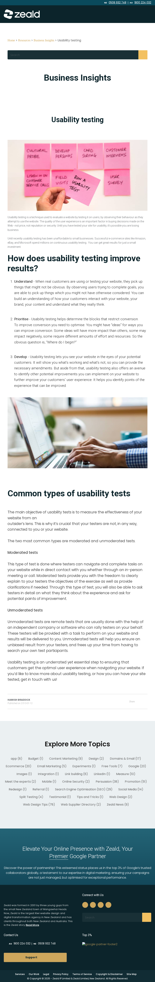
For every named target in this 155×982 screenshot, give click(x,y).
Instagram (81, 2)
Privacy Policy (60, 974)
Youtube (91, 2)
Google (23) (137, 766)
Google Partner (77, 856)
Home (11, 40)
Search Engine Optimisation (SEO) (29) (83, 789)
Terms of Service (82, 974)
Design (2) (96, 758)
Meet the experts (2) (20, 781)
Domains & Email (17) (125, 758)
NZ (115, 2)
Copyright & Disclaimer (109, 974)
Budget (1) (35, 758)
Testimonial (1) (60, 797)
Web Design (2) (120, 797)
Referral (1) (41, 789)
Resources (24, 40)
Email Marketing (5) (52, 766)
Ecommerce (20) (18, 766)
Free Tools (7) (112, 766)
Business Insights (44, 40)
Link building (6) (76, 774)
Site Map (132, 974)
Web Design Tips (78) (39, 804)
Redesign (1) (18, 789)
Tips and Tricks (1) (90, 797)
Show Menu (144, 14)
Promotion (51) (136, 781)
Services (20, 974)
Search (142, 54)
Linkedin (86, 2)
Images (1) (24, 774)
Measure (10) (125, 774)
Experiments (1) (84, 766)
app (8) (16, 758)
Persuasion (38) (107, 781)
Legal (46, 974)
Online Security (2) (76, 781)
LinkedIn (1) (102, 774)
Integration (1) (48, 774)
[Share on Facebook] (141, 701)
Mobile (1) (49, 781)
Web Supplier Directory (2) (81, 804)
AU (140, 2)
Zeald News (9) (118, 804)
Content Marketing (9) (66, 758)
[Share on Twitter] (146, 702)
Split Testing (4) (31, 797)
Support (31, 957)
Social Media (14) (130, 789)
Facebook (77, 2)
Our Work (34, 974)
